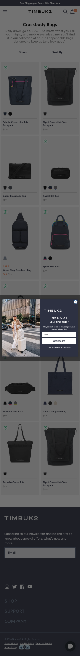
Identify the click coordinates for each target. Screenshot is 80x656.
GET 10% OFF (59, 341)
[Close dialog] (75, 302)
